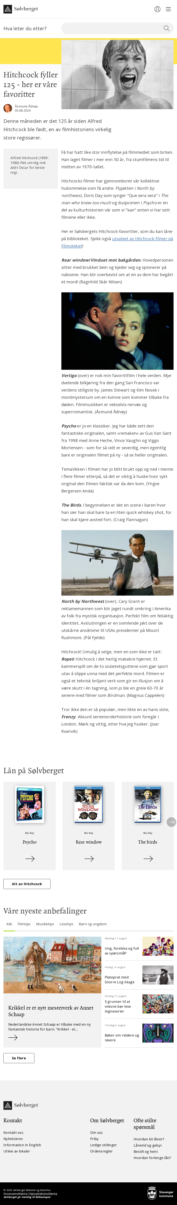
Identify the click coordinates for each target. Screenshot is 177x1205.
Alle (9, 924)
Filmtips (24, 924)
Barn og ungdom (93, 924)
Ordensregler (101, 1151)
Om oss (96, 1132)
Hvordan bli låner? (149, 1139)
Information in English (22, 1145)
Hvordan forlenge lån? (152, 1157)
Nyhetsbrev (13, 1138)
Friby (94, 1138)
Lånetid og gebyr (148, 1145)
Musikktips (45, 924)
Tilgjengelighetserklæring (42, 1193)
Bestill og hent (146, 1151)
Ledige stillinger (103, 1145)
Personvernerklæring (15, 1193)
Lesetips (66, 924)
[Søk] (168, 28)
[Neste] (171, 822)
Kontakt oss (13, 1132)
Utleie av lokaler (16, 1151)
